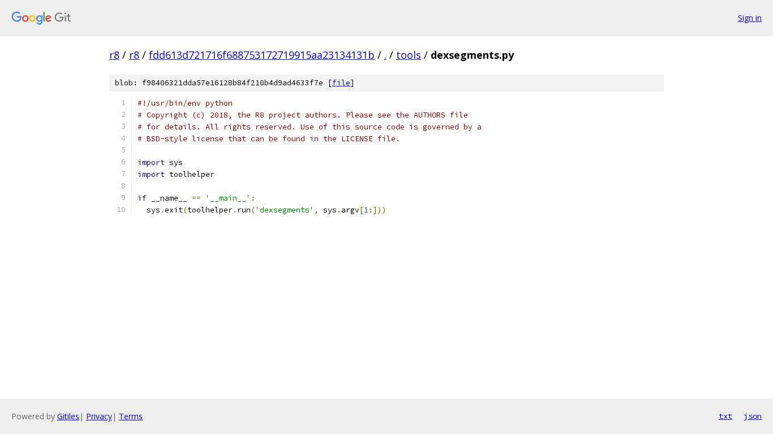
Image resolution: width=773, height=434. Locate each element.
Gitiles (68, 416)
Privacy (99, 416)
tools (408, 55)
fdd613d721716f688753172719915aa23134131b (262, 55)
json (753, 416)
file (341, 83)
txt (725, 416)
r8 (114, 55)
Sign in (750, 17)
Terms (131, 416)
